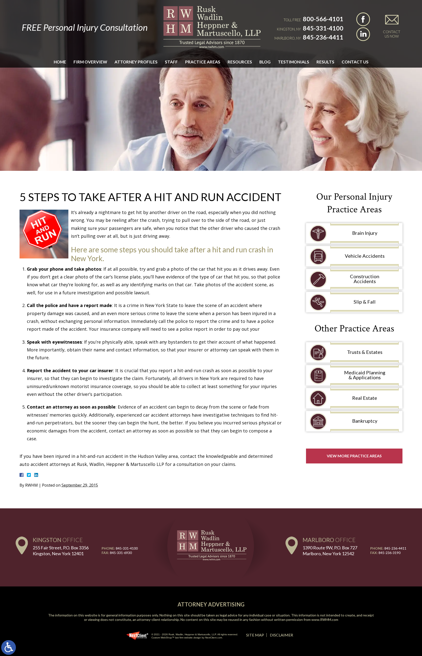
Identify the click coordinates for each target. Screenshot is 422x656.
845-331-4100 (323, 28)
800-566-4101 (323, 18)
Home (60, 61)
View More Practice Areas (354, 455)
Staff (171, 61)
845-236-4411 (323, 37)
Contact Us (355, 61)
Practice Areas (202, 61)
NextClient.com (213, 637)
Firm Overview (90, 61)
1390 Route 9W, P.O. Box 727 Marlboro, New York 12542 (330, 550)
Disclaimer (281, 635)
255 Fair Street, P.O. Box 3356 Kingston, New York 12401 (61, 550)
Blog (265, 61)
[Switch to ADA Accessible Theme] (8, 647)
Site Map (255, 635)
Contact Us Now (391, 34)
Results (325, 61)
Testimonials (293, 61)
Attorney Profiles (136, 61)
